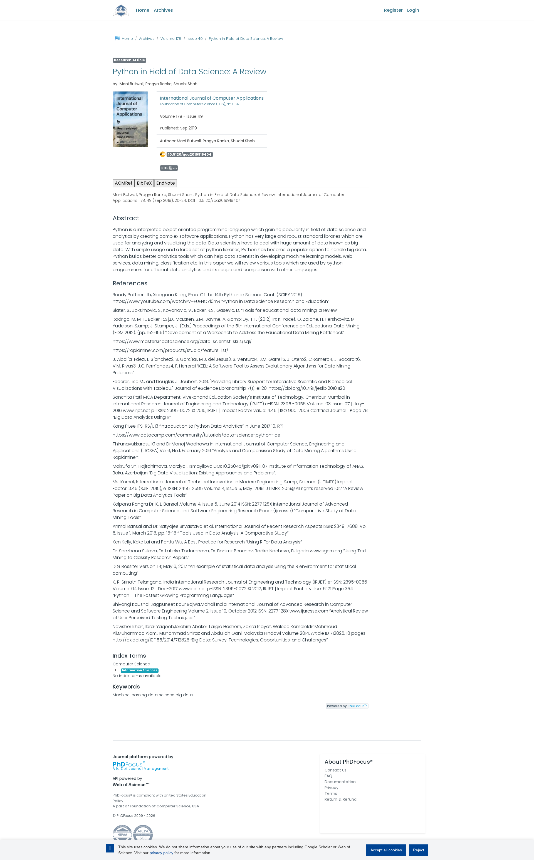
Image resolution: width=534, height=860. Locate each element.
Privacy (331, 787)
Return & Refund (341, 799)
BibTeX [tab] (144, 183)
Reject (418, 850)
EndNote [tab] (165, 183)
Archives (163, 10)
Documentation (340, 782)
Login (413, 10)
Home (142, 10)
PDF (165, 168)
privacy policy (161, 853)
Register (393, 10)
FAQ (328, 776)
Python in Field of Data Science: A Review (246, 38)
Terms (331, 793)
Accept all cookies (386, 850)
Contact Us (336, 770)
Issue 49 (195, 38)
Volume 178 (170, 38)
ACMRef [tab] (123, 183)
